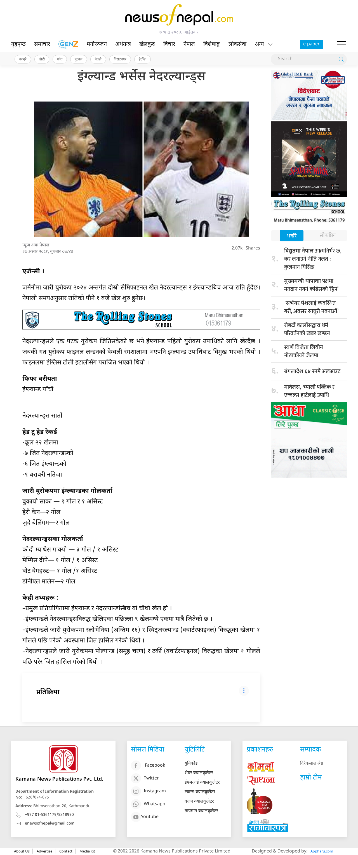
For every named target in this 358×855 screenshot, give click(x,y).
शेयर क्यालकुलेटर (199, 773)
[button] (341, 44)
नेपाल (189, 44)
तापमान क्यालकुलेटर (201, 811)
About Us (22, 851)
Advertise (44, 851)
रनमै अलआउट (312, 371)
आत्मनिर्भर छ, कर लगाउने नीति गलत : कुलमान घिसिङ (312, 259)
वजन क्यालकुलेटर (199, 802)
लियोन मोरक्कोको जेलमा (303, 351)
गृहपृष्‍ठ (18, 44)
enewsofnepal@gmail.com (49, 823)
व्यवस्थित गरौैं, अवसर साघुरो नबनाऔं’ (311, 307)
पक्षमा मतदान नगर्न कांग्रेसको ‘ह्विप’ (311, 285)
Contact (65, 851)
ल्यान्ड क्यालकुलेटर (200, 792)
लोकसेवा (237, 44)
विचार (169, 44)
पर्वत (59, 59)
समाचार (42, 44)
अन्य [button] (259, 44)
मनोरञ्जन (97, 44)
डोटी (42, 59)
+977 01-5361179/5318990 (49, 815)
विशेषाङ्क (211, 44)
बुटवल (79, 59)
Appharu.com (321, 851)
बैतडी (98, 59)
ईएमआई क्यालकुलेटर (202, 783)
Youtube (150, 817)
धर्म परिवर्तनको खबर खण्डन (307, 329)
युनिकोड (191, 764)
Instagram (155, 791)
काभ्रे (23, 59)
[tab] (291, 236)
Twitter (151, 778)
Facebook (155, 766)
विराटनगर (120, 59)
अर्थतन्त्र (123, 44)
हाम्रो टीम (311, 777)
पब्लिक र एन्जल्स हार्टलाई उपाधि (309, 391)
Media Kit (87, 851)
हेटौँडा (142, 59)
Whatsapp (154, 804)
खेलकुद (147, 44)
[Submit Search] (341, 59)
